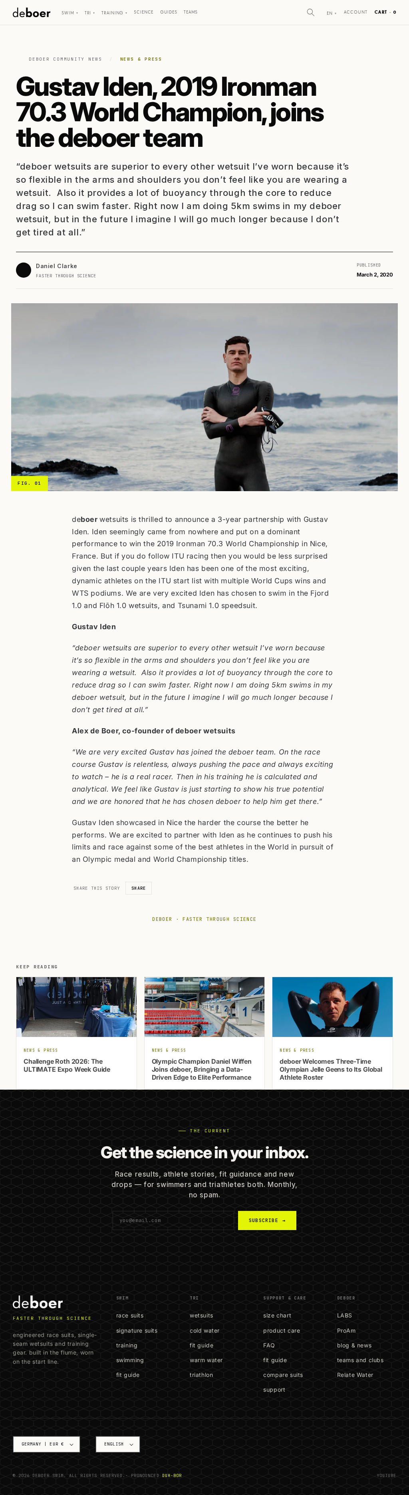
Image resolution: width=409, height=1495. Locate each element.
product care (281, 1330)
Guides (168, 12)
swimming (130, 1360)
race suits (130, 1315)
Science (143, 12)
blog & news (354, 1345)
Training (114, 13)
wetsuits (201, 1315)
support (274, 1389)
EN (332, 14)
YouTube (386, 1475)
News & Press (141, 59)
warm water (206, 1360)
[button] (311, 12)
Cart (385, 12)
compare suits (283, 1374)
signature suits (137, 1330)
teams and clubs (360, 1360)
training (127, 1345)
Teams (191, 12)
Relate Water (355, 1374)
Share (138, 888)
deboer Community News (65, 59)
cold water (205, 1330)
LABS (344, 1315)
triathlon (201, 1374)
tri (90, 13)
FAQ (269, 1345)
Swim (70, 13)
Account (356, 12)
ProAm (346, 1330)
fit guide (128, 1374)
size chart (277, 1315)
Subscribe (267, 1220)
